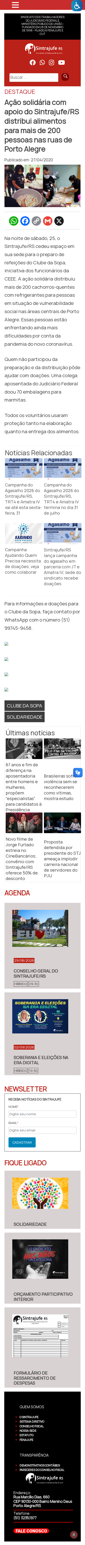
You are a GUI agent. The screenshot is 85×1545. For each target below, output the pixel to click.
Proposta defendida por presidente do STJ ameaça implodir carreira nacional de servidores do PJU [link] (62, 858)
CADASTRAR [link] (22, 1142)
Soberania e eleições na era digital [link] (41, 1060)
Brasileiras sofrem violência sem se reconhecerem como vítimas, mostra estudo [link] (62, 787)
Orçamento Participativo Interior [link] (43, 1296)
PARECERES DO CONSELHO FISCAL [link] (42, 1470)
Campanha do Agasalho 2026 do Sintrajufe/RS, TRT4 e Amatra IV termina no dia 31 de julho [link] (61, 499)
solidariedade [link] (24, 717)
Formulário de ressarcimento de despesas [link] (35, 1378)
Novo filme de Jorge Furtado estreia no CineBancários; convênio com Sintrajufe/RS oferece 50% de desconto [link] (22, 858)
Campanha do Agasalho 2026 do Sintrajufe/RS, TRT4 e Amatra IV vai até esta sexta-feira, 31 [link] (23, 499)
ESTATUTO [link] (27, 1435)
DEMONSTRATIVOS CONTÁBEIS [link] (40, 1465)
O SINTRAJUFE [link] (29, 1417)
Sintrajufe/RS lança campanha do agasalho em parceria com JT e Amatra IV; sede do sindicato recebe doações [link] (62, 566)
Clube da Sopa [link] (24, 705)
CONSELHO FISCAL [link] (32, 1426)
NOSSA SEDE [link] (28, 1431)
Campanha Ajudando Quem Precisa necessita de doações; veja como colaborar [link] (23, 561)
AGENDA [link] (17, 892)
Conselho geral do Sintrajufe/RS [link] (36, 973)
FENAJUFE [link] (26, 1440)
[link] (77, 5)
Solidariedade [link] (30, 1224)
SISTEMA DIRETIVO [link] (32, 1422)
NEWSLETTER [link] (25, 1088)
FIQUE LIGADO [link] (25, 1162)
